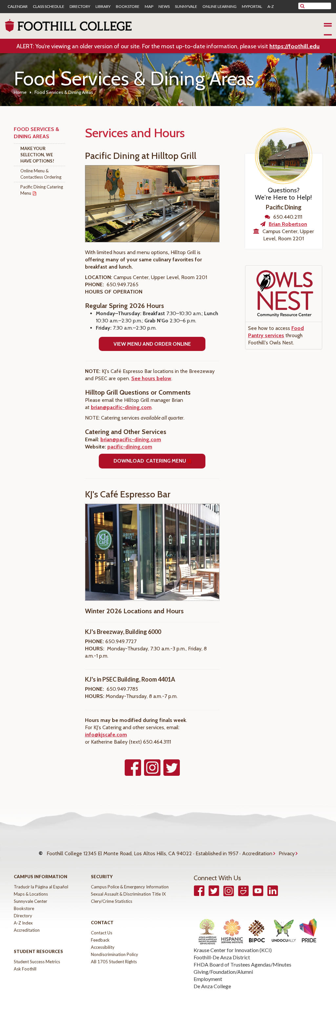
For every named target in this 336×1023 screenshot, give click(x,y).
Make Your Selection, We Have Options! (37, 154)
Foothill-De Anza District (222, 957)
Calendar (18, 6)
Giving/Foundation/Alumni (223, 972)
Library (103, 6)
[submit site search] (302, 6)
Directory (80, 6)
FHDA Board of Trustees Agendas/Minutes (242, 964)
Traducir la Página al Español (41, 886)
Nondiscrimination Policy (114, 954)
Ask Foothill (25, 968)
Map (149, 6)
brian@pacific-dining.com (121, 407)
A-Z (270, 6)
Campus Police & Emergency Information (130, 886)
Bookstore (127, 6)
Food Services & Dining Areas (36, 133)
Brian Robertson (288, 224)
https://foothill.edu (294, 46)
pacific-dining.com (129, 447)
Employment (208, 979)
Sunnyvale (186, 6)
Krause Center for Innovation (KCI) (233, 950)
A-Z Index (23, 922)
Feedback (100, 940)
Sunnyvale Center (30, 901)
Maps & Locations (31, 894)
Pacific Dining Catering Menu (41, 190)
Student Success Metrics (37, 961)
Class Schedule (48, 6)
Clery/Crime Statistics (111, 901)
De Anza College (212, 986)
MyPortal (252, 6)
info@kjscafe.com (106, 734)
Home (20, 92)
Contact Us (101, 932)
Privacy (287, 853)
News (164, 6)
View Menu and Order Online (152, 344)
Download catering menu (150, 461)
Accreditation (257, 853)
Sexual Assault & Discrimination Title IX (128, 894)
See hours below (151, 378)
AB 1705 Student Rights (114, 961)
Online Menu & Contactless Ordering (40, 174)
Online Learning (219, 6)
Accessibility (103, 947)
